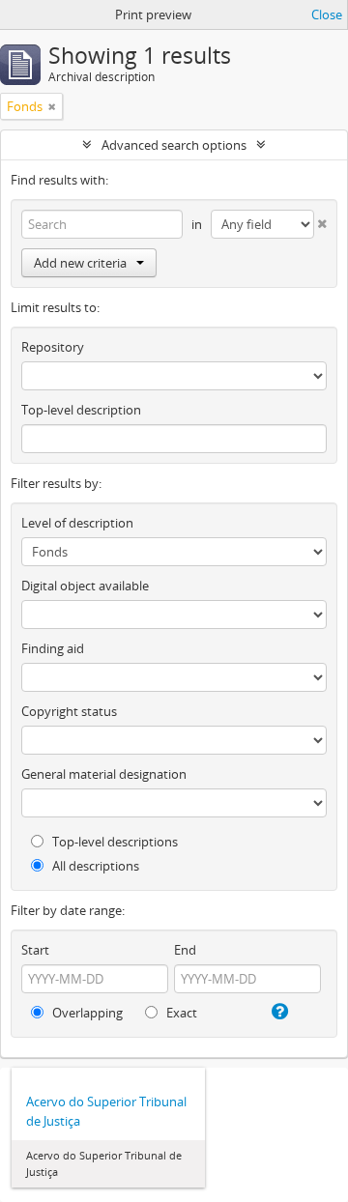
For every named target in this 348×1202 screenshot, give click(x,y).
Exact (180, 1012)
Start (35, 950)
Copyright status (69, 711)
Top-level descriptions (113, 841)
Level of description (77, 522)
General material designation (104, 774)
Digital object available (85, 585)
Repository (52, 347)
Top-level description (81, 409)
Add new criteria (80, 263)
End (185, 950)
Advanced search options (174, 145)
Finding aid (52, 648)
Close (326, 14)
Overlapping (86, 1012)
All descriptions (94, 865)
